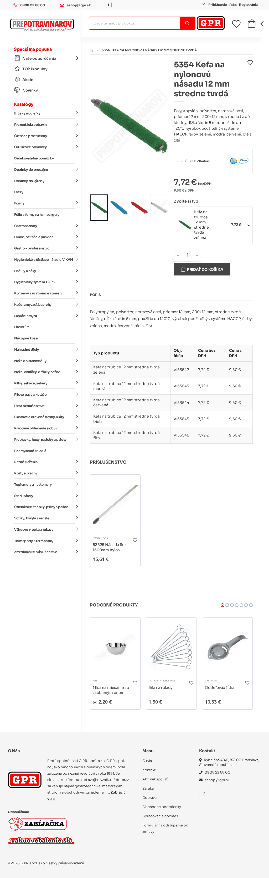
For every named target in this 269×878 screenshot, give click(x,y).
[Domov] (91, 50)
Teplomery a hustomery (32, 485)
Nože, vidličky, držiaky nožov (37, 372)
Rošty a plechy (26, 473)
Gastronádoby (25, 226)
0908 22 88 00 (32, 5)
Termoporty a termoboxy (33, 541)
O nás (147, 761)
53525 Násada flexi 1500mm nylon (110, 547)
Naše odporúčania (39, 58)
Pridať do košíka (205, 269)
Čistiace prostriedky (30, 136)
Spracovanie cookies (160, 816)
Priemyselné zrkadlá (30, 451)
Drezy (18, 192)
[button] (251, 25)
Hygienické (100, 537)
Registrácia (248, 5)
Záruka (148, 788)
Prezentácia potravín (30, 125)
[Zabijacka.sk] (37, 824)
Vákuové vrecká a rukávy (33, 530)
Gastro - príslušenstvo (31, 248)
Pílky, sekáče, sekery (30, 383)
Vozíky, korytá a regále (31, 518)
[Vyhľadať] (187, 23)
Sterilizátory (23, 496)
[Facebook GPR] (109, 5)
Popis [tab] (95, 295)
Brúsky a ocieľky (27, 113)
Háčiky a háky (25, 271)
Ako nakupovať (155, 779)
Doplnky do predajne (31, 170)
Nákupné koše (26, 338)
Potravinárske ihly (162, 680)
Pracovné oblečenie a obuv (35, 428)
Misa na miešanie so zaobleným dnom (111, 690)
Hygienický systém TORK (34, 282)
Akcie (27, 79)
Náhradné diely (26, 350)
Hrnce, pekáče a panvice (34, 237)
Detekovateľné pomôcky (34, 158)
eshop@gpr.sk (79, 5)
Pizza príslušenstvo (29, 406)
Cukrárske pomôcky (30, 147)
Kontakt (149, 770)
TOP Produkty (35, 69)
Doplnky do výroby (29, 181)
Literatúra (21, 327)
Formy (19, 203)
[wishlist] (239, 24)
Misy (96, 680)
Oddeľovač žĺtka (219, 687)
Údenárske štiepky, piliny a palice (41, 507)
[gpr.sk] (25, 780)
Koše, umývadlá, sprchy (32, 305)
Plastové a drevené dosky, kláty (39, 417)
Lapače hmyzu (25, 316)
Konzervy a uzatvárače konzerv (38, 293)
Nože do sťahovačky (30, 361)
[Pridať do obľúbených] (250, 80)
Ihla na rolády (161, 687)
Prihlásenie (217, 5)
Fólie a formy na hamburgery (36, 215)
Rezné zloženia (26, 462)
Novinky (30, 90)
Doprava (149, 797)
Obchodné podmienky (161, 807)
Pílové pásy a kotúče (30, 395)
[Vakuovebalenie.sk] (41, 840)
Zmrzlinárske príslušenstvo (35, 552)
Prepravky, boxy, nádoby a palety (40, 440)
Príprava (211, 680)
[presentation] (98, 126)
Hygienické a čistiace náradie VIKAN (43, 260)
